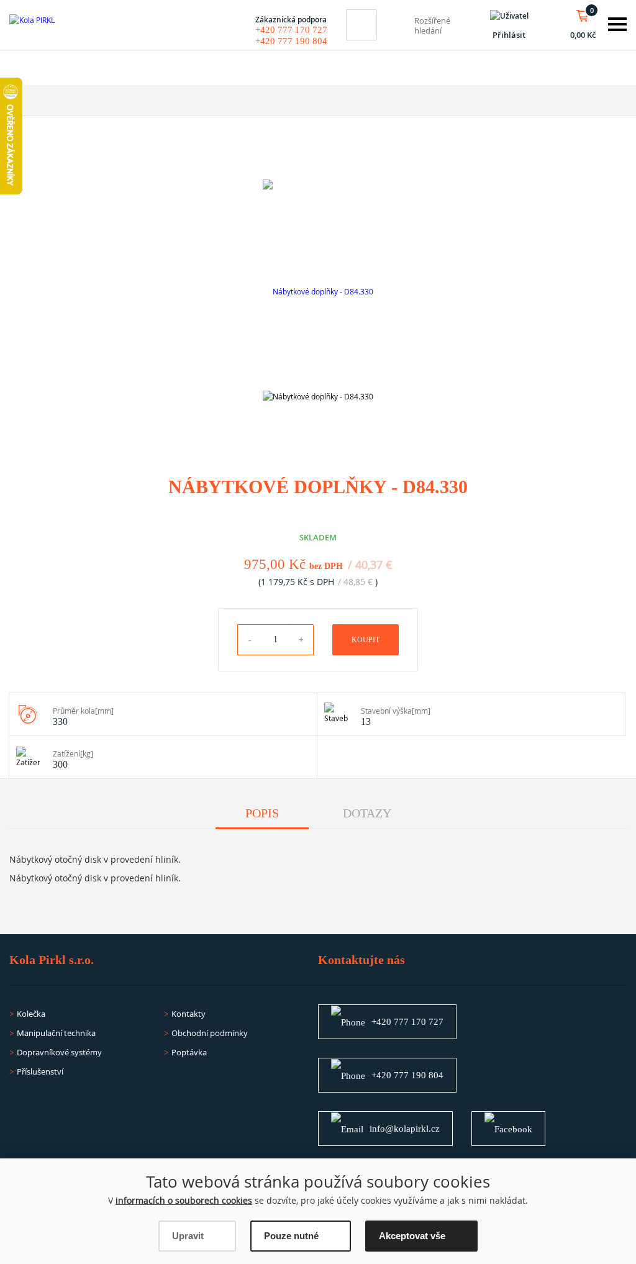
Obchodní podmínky (209, 1033)
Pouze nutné (291, 1235)
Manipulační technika (56, 1033)
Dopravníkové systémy (59, 1052)
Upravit (188, 1235)
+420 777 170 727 (291, 30)
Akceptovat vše (412, 1235)
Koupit (365, 639)
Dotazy (367, 813)
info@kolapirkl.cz (405, 1129)
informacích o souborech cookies (184, 1200)
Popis (262, 813)
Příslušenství (40, 1071)
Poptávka (189, 1052)
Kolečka (31, 1013)
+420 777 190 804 (291, 41)
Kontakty (188, 1013)
